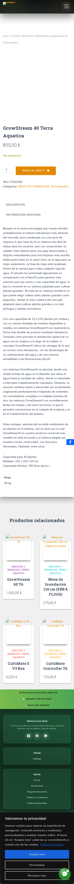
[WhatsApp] (45, 736)
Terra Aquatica (59, 186)
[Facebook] (37, 736)
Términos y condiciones (37, 797)
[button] (66, 6)
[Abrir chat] (65, 874)
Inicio (6, 36)
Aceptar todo (37, 854)
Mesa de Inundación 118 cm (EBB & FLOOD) (55, 587)
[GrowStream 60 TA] (18, 547)
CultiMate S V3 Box (18, 666)
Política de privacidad (37, 803)
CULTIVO (15, 36)
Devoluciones (37, 786)
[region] (37, 848)
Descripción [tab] (15, 204)
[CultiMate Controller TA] (55, 631)
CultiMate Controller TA (55, 666)
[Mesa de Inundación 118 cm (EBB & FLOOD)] (55, 547)
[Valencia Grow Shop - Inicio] (9, 6)
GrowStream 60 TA (18, 582)
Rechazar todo (37, 875)
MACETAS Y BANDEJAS (35, 36)
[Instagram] (28, 736)
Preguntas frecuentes (37, 792)
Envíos (37, 780)
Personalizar (37, 865)
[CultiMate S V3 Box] (18, 631)
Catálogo (37, 759)
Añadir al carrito (33, 170)
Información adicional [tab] (23, 214)
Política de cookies (51, 844)
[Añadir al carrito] (29, 592)
